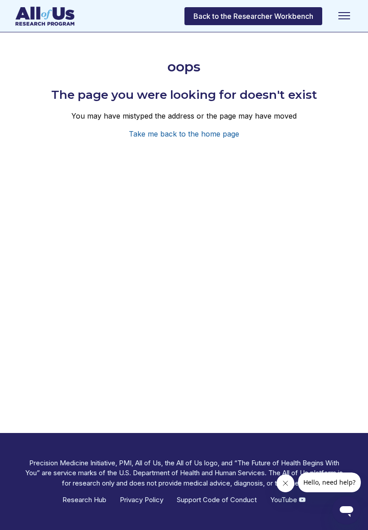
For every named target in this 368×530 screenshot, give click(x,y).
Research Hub (84, 499)
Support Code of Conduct (217, 499)
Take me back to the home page (184, 133)
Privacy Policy (141, 499)
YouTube (284, 499)
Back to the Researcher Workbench (253, 16)
